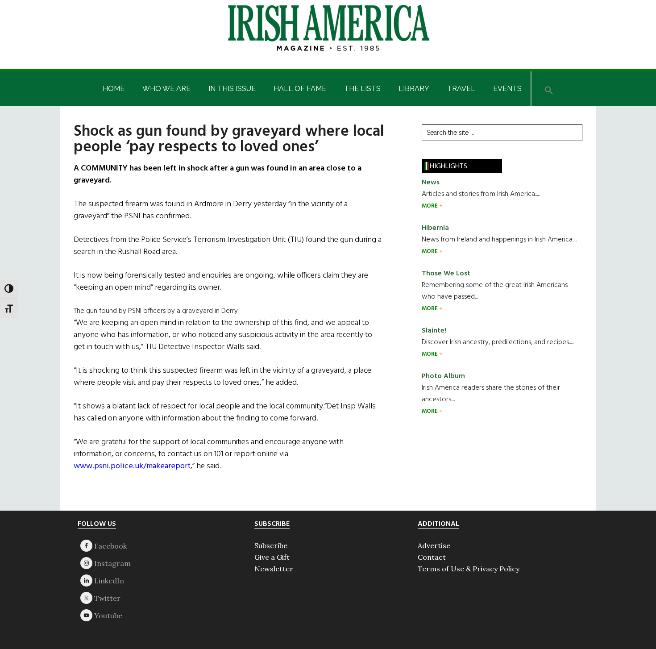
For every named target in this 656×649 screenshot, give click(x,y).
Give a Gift (272, 557)
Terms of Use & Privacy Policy (468, 568)
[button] (549, 88)
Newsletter (273, 568)
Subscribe (270, 545)
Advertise (434, 545)
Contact (432, 557)
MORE (430, 206)
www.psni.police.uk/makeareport (132, 466)
